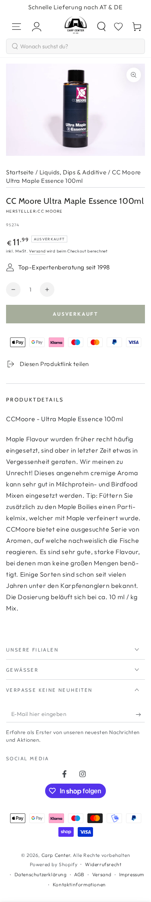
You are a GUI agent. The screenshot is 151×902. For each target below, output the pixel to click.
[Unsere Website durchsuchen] (101, 26)
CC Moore (49, 211)
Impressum (131, 874)
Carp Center (55, 855)
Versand (37, 251)
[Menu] (16, 26)
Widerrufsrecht (103, 864)
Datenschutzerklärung (40, 874)
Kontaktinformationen (79, 884)
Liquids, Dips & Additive (72, 172)
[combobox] (75, 46)
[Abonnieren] (140, 714)
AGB (79, 874)
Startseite (20, 172)
